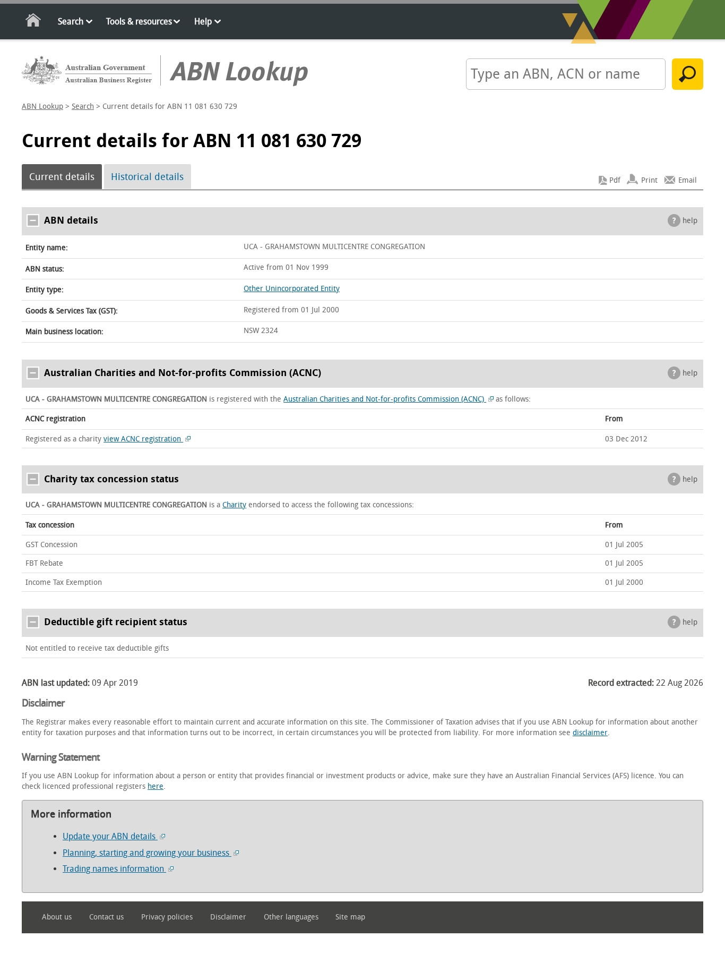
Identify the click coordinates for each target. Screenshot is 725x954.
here (155, 786)
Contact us (106, 917)
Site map (350, 917)
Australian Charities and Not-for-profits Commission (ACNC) (384, 399)
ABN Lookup (42, 106)
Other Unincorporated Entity (292, 288)
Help (203, 21)
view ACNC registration (143, 439)
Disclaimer (228, 917)
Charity (234, 504)
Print (649, 180)
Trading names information (114, 869)
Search (70, 21)
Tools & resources (139, 21)
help (690, 220)
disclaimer (590, 732)
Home (34, 22)
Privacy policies (167, 917)
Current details (61, 177)
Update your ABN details (110, 836)
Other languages (291, 917)
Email (687, 180)
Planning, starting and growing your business (147, 853)
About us (57, 917)
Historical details (147, 177)
